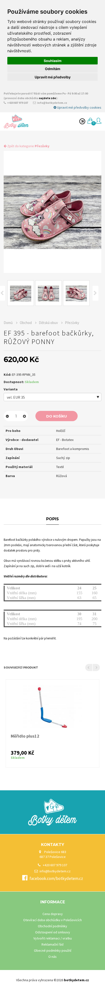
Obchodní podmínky (52, 926)
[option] (52, 212)
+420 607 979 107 (17, 102)
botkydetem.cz (76, 980)
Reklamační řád (52, 944)
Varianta (11, 389)
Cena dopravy (52, 914)
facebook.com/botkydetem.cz (56, 878)
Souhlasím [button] (53, 61)
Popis (52, 519)
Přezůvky (72, 322)
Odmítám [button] (52, 69)
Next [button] (95, 293)
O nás (52, 956)
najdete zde (47, 98)
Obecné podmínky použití (52, 950)
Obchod (26, 322)
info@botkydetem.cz (52, 102)
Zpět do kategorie (28, 146)
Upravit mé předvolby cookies (78, 107)
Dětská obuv (48, 322)
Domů (8, 322)
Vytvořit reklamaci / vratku (52, 938)
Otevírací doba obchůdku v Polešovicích (52, 920)
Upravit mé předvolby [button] (53, 77)
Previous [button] (88, 667)
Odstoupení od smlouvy (52, 932)
